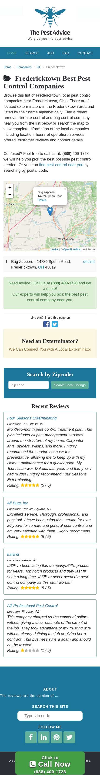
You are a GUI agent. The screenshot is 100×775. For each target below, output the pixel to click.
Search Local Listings (70, 385)
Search (32, 53)
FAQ (66, 53)
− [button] (9, 194)
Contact (85, 53)
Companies (24, 67)
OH (39, 67)
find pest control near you (61, 165)
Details (42, 200)
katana (13, 554)
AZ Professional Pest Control (32, 606)
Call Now (52, 764)
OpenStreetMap (72, 249)
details (89, 261)
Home (12, 53)
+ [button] (9, 187)
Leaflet (55, 249)
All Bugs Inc (17, 503)
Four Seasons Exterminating (32, 418)
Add (50, 53)
